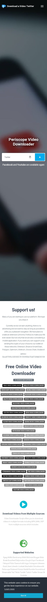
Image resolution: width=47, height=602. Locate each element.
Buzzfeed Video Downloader (23, 403)
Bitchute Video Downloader (12, 394)
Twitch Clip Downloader (12, 480)
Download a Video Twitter (20, 6)
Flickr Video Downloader (12, 422)
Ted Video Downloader (36, 471)
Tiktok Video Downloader (12, 476)
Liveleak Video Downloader (11, 444)
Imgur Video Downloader (33, 426)
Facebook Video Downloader (12, 417)
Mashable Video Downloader (35, 444)
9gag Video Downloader (12, 385)
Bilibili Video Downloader (36, 390)
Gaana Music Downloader (34, 422)
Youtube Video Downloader (23, 490)
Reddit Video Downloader (12, 462)
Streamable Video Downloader (13, 471)
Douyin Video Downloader (13, 412)
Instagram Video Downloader (23, 431)
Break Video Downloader (34, 399)
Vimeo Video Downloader (14, 485)
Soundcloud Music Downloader (23, 467)
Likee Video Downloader (12, 440)
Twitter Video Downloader (34, 480)
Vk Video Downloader (34, 485)
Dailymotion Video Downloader (23, 408)
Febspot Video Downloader (35, 417)
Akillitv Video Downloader (34, 385)
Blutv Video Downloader (13, 399)
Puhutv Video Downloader (36, 458)
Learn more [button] (9, 589)
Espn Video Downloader (34, 412)
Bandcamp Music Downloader (12, 390)
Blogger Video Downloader (35, 394)
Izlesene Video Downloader (13, 435)
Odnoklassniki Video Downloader (23, 449)
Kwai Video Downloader (35, 435)
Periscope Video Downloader (23, 453)
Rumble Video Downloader (34, 462)
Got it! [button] (23, 596)
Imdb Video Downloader (13, 426)
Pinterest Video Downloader (12, 458)
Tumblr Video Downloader (34, 476)
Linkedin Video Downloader (33, 440)
